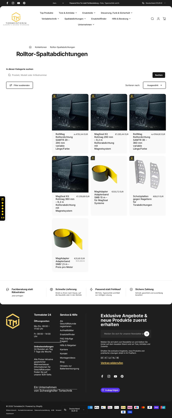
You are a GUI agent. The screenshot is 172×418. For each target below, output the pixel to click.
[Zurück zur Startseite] (30, 47)
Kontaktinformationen (25, 410)
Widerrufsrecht (11, 410)
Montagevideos (67, 357)
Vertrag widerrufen (112, 362)
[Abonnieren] (146, 333)
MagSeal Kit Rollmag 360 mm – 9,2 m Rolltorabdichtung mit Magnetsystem (65, 203)
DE (102, 357)
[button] (2, 208)
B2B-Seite (46, 374)
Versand (58, 410)
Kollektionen (41, 47)
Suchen (159, 75)
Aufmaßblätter (67, 330)
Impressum (10, 413)
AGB (52, 410)
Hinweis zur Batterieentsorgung (69, 367)
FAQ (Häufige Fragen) (66, 339)
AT (106, 357)
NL (114, 357)
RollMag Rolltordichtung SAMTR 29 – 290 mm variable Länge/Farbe (64, 141)
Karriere (64, 349)
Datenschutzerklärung (42, 410)
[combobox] (154, 3)
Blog (62, 362)
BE (118, 357)
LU (110, 357)
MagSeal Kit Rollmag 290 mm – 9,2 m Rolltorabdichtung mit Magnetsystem (104, 141)
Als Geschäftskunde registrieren (68, 324)
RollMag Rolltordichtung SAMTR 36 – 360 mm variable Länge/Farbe (141, 141)
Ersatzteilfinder (67, 334)
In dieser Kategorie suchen (19, 69)
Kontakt (63, 353)
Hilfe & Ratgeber (68, 345)
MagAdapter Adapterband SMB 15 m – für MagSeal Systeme (101, 197)
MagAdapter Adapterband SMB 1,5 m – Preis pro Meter (64, 262)
